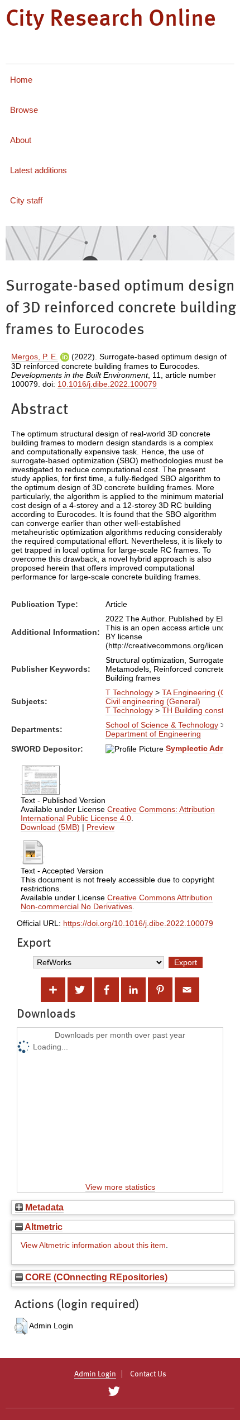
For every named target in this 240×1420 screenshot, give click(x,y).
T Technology (129, 692)
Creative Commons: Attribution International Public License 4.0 (118, 814)
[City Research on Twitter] (113, 1391)
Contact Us (148, 1374)
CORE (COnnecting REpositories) (95, 1277)
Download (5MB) (50, 827)
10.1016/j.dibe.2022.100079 (107, 383)
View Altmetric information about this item (93, 1245)
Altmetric (43, 1227)
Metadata (43, 1207)
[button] (21, 1326)
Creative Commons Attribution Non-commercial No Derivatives (117, 902)
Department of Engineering (153, 733)
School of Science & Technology (161, 724)
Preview (100, 827)
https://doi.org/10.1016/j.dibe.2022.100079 (138, 923)
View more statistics (120, 1186)
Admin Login (95, 1374)
